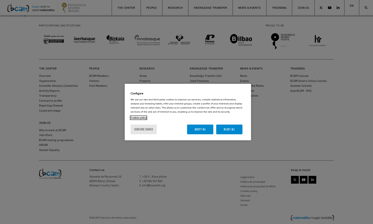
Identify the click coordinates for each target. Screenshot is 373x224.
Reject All (229, 129)
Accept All (200, 129)
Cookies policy (138, 117)
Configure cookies (143, 129)
